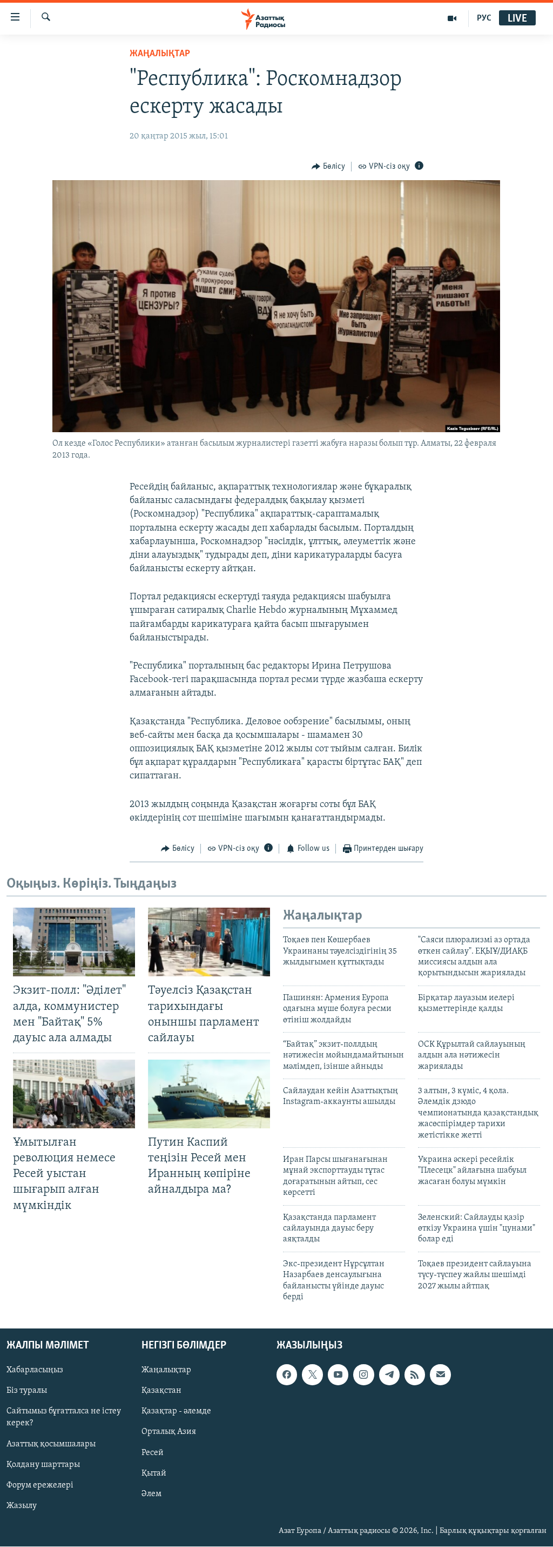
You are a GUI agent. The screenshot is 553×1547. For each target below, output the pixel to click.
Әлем (151, 1494)
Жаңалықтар (166, 1370)
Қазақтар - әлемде (176, 1411)
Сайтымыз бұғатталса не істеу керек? (63, 1417)
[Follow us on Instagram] (363, 1375)
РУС (484, 18)
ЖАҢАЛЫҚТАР (160, 54)
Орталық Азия (168, 1432)
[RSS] (414, 1375)
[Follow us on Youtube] (338, 1375)
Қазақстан (161, 1391)
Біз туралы (26, 1391)
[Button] (328, 167)
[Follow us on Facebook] (286, 1375)
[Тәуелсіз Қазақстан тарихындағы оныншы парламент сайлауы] (209, 942)
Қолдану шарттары (43, 1464)
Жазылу (21, 1506)
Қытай (153, 1473)
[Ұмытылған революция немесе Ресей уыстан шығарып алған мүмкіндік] (74, 1094)
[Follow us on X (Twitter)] (312, 1375)
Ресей (152, 1453)
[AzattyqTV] (452, 18)
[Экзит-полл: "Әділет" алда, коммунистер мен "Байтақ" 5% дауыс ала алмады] (74, 942)
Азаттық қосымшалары (51, 1444)
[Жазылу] (440, 1375)
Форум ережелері (39, 1485)
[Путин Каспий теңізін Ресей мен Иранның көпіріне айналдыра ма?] (209, 1094)
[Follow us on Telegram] (389, 1375)
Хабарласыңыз (34, 1370)
